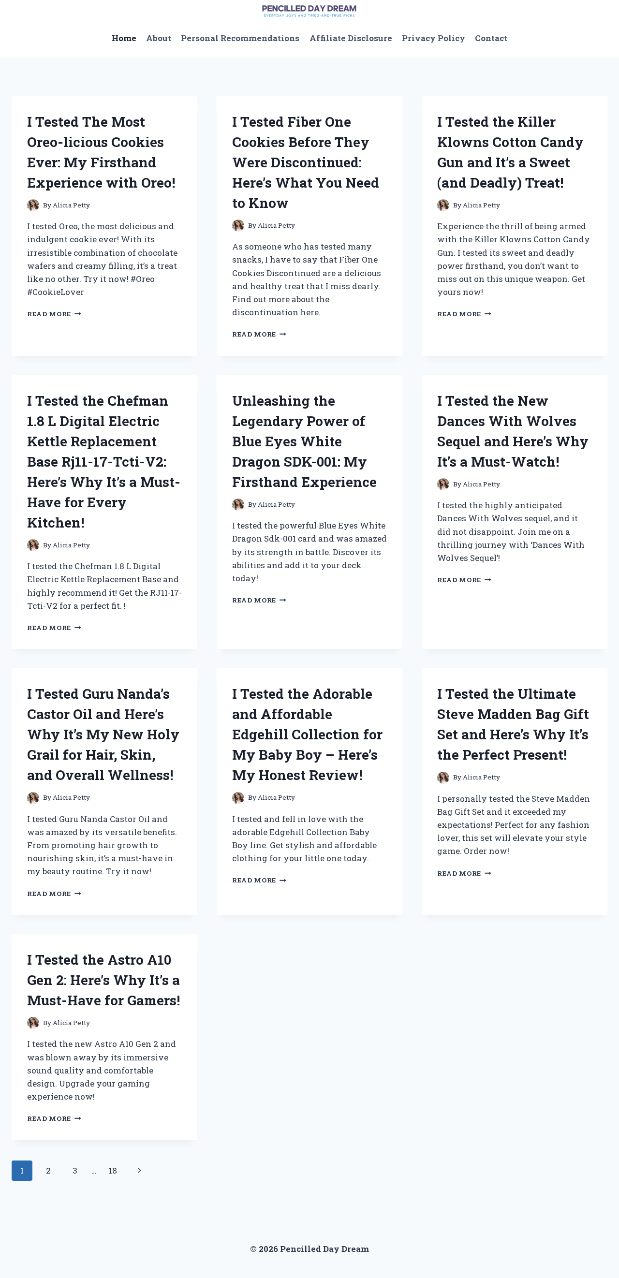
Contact (491, 38)
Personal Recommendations (240, 38)
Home (124, 38)
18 (113, 1170)
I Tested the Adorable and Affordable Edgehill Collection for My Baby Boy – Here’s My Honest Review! (307, 734)
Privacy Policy (433, 38)
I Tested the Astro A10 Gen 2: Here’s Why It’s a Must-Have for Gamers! (103, 980)
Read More (54, 313)
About (158, 38)
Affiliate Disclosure (351, 38)
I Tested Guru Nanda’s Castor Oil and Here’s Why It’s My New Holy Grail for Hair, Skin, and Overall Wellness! (103, 734)
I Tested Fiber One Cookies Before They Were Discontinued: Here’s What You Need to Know (305, 162)
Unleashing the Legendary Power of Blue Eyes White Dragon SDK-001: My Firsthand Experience (304, 441)
